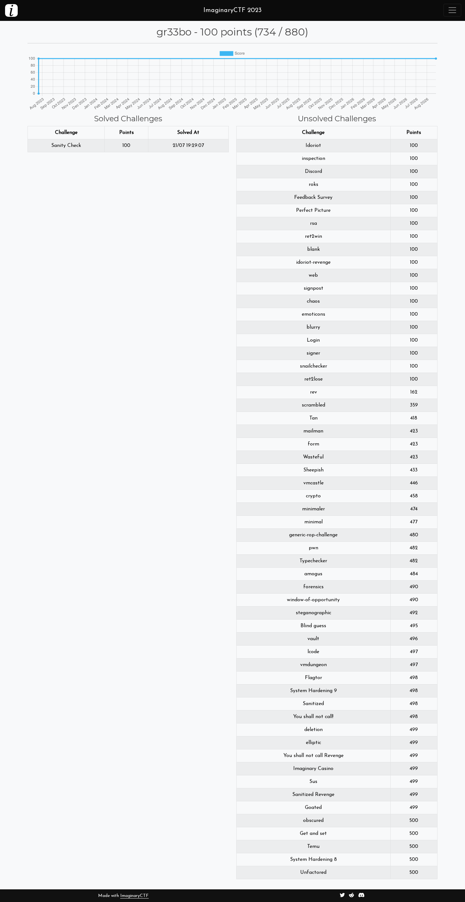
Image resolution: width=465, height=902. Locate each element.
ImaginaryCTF (134, 895)
